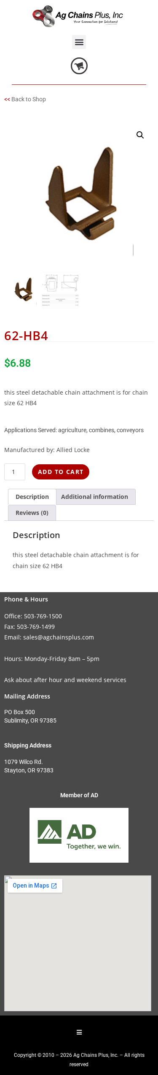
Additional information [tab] (94, 497)
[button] (79, 42)
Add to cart (60, 472)
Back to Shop (28, 99)
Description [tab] (32, 497)
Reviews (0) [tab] (32, 513)
